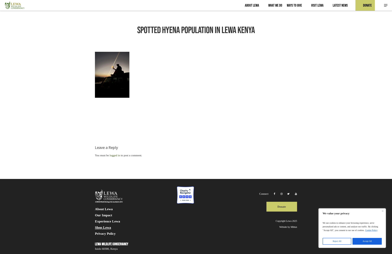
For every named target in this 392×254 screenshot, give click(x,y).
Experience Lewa (107, 221)
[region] (352, 228)
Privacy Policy (105, 233)
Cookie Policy (371, 230)
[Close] (382, 211)
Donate (281, 206)
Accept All (367, 241)
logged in (115, 155)
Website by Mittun (288, 227)
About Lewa (104, 209)
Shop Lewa (103, 227)
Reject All (337, 241)
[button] (386, 5)
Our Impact (103, 215)
